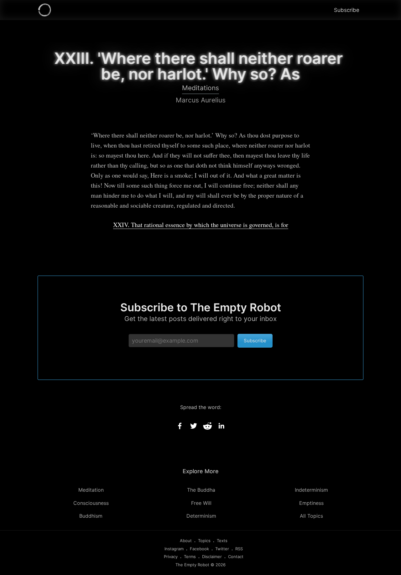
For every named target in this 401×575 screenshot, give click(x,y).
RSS (239, 548)
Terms (190, 556)
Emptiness (311, 503)
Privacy (171, 556)
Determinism (201, 516)
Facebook (199, 548)
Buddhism (90, 516)
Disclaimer (212, 556)
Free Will (201, 503)
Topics (204, 540)
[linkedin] (221, 426)
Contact (235, 556)
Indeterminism (311, 490)
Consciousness (91, 503)
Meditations (200, 88)
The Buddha (201, 490)
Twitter (222, 548)
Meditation (91, 490)
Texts (222, 540)
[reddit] (207, 426)
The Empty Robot (192, 564)
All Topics (311, 516)
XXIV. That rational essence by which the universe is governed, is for (200, 224)
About (186, 540)
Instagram (174, 548)
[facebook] (180, 426)
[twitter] (193, 426)
